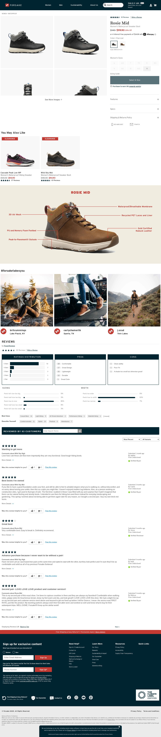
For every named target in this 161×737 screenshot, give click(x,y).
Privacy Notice (71, 730)
